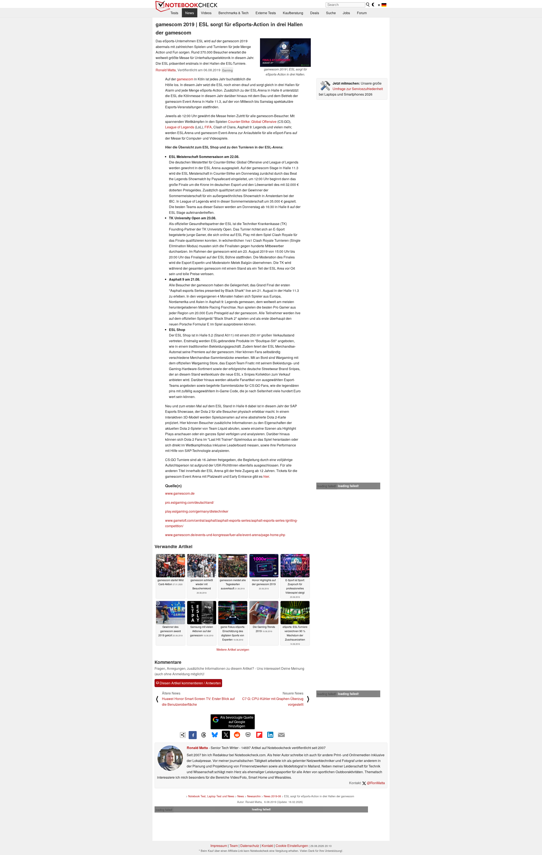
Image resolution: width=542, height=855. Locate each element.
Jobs (346, 12)
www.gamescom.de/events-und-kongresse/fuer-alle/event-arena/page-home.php (225, 534)
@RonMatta (375, 782)
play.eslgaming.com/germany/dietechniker (196, 511)
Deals (314, 12)
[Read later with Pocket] (248, 735)
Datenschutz (249, 845)
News (189, 12)
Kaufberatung (293, 12)
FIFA (208, 127)
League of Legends (179, 127)
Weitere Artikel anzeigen (232, 649)
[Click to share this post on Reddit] (237, 735)
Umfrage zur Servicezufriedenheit (358, 88)
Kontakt (267, 845)
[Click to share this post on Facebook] (193, 735)
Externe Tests (266, 12)
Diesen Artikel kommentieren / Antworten (190, 683)
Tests (174, 12)
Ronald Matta (166, 69)
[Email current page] (281, 735)
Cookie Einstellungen (292, 845)
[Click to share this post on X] (226, 735)
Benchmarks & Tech (233, 12)
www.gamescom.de (180, 493)
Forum (362, 12)
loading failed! (326, 486)
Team (234, 845)
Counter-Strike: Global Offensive (252, 121)
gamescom (185, 79)
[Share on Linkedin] (270, 735)
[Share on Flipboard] (259, 735)
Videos (206, 12)
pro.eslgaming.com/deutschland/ (189, 502)
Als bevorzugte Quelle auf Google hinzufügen (236, 722)
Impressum (218, 845)
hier (266, 476)
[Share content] (183, 735)
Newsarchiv (254, 796)
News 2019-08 (272, 796)
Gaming (227, 70)
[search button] (368, 5)
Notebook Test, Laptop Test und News (211, 796)
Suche (331, 12)
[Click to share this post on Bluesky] (215, 735)
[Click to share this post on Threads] (204, 735)
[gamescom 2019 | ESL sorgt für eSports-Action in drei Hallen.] (285, 52)
